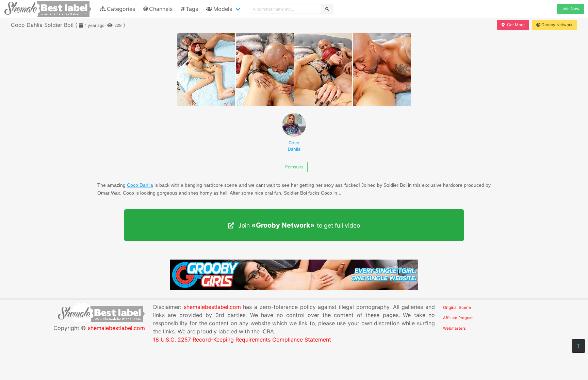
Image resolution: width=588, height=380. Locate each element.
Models (222, 8)
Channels (161, 8)
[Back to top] (578, 346)
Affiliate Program (458, 317)
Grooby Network (557, 24)
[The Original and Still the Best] (294, 288)
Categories (121, 8)
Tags (192, 8)
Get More (516, 24)
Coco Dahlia (294, 146)
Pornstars (294, 166)
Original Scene (457, 307)
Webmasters (454, 328)
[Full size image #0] (206, 69)
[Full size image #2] (323, 69)
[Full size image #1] (265, 69)
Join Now (570, 8)
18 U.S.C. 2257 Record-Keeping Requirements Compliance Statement (242, 339)
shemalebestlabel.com (116, 328)
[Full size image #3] (382, 69)
